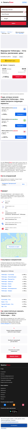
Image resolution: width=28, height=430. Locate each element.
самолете (15, 130)
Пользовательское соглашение (7, 378)
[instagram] (23, 405)
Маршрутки (3, 396)
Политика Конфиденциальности (9, 422)
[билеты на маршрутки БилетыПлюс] (6, 365)
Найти (13, 23)
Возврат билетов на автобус (6, 382)
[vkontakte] (5, 405)
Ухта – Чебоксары (20, 33)
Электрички (3, 392)
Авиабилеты (3, 388)
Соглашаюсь (14, 425)
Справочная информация (6, 380)
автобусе (15, 119)
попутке (15, 107)
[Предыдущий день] (2, 19)
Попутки (2, 398)
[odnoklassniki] (14, 405)
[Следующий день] (25, 19)
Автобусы (3, 394)
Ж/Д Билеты (3, 390)
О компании (3, 371)
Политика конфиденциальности (7, 376)
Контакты (2, 373)
